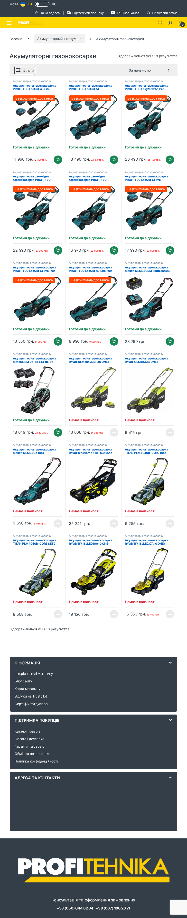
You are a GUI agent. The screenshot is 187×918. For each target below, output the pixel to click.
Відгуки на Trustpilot (31, 696)
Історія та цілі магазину (34, 673)
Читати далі (112, 432)
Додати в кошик (56, 160)
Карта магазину (27, 689)
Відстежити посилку (87, 13)
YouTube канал (128, 13)
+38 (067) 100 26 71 (113, 908)
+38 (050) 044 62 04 (75, 908)
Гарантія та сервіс (29, 746)
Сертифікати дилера (31, 704)
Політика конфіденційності (36, 761)
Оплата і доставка (29, 739)
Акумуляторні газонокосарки (32, 81)
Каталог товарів (27, 731)
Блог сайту (23, 681)
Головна (16, 39)
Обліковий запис (165, 13)
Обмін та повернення (32, 754)
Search (160, 23)
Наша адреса (50, 13)
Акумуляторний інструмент (59, 39)
